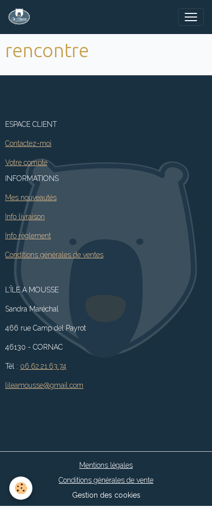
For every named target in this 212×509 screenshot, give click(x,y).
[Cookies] (20, 488)
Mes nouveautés (31, 197)
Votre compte (26, 162)
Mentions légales (106, 465)
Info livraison (25, 216)
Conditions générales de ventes (54, 255)
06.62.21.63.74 (43, 366)
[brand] (21, 17)
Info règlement (28, 236)
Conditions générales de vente (106, 480)
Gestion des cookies (106, 495)
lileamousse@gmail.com (44, 385)
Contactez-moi (28, 143)
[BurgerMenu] (191, 17)
